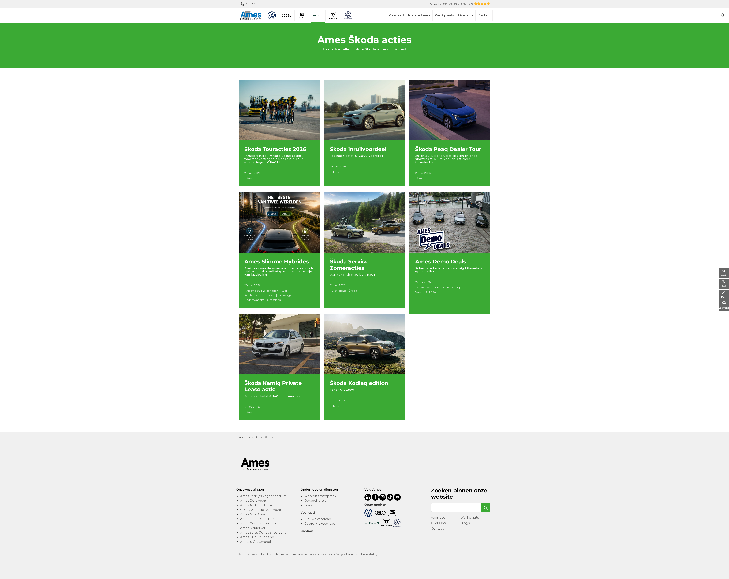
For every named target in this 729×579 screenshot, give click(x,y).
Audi (284, 290)
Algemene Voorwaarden (316, 554)
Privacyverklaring (343, 554)
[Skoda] (372, 522)
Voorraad (396, 15)
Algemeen (253, 290)
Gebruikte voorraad (319, 523)
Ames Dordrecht (253, 500)
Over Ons (438, 523)
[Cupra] (386, 522)
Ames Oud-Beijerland (257, 537)
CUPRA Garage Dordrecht (260, 510)
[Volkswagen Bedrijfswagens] (397, 522)
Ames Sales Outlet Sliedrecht (263, 532)
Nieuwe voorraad (317, 519)
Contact (484, 15)
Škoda (250, 178)
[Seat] (392, 512)
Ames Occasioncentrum (259, 523)
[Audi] (380, 512)
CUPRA (270, 295)
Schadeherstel (315, 500)
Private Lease (419, 15)
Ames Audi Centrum (256, 505)
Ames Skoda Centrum (257, 519)
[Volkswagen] (368, 512)
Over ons (465, 15)
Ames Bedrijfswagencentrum (263, 496)
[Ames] (250, 15)
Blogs (465, 523)
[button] (485, 507)
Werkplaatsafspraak (320, 496)
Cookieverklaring (366, 554)
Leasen (310, 505)
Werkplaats (444, 15)
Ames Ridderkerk (253, 528)
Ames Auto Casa (253, 514)
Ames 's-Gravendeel (255, 541)
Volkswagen (270, 290)
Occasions (274, 299)
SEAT (258, 295)
